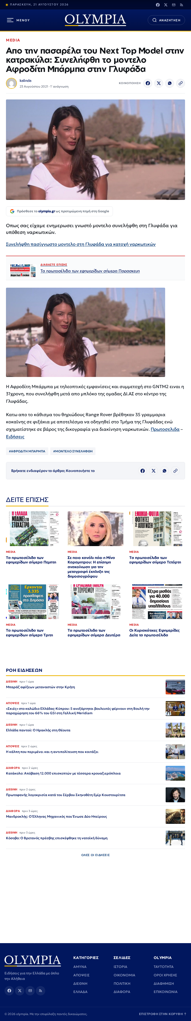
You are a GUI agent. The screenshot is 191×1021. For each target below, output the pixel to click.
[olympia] (95, 20)
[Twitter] (165, 4)
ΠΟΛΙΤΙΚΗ (122, 983)
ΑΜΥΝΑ (80, 966)
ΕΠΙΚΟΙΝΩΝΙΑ (166, 992)
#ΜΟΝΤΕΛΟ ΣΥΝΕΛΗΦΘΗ (73, 451)
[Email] (173, 4)
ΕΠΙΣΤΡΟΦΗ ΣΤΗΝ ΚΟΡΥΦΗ (163, 1014)
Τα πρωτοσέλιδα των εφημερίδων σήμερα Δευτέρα (94, 632)
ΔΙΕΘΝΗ (80, 983)
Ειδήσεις (15, 436)
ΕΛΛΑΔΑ (80, 992)
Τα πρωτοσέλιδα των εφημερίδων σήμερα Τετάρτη (155, 560)
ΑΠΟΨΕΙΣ (81, 975)
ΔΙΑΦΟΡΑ (122, 992)
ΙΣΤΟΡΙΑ (120, 966)
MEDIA (13, 40)
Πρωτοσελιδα (165, 429)
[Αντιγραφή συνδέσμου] (180, 83)
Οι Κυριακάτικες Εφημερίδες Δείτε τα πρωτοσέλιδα (154, 632)
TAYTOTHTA (164, 966)
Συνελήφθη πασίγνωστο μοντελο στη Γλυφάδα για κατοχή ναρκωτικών (81, 244)
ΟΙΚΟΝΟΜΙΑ (124, 975)
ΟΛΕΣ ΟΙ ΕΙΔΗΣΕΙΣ (95, 855)
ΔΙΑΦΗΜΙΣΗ (164, 983)
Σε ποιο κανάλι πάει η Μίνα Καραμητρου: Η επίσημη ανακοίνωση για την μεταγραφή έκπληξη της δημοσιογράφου (91, 567)
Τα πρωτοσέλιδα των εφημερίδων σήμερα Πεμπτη (31, 560)
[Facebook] (157, 4)
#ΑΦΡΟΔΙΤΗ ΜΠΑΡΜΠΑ (27, 451)
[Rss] (181, 4)
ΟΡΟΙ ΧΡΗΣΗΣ (165, 975)
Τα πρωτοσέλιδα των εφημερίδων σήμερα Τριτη (29, 632)
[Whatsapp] (169, 83)
